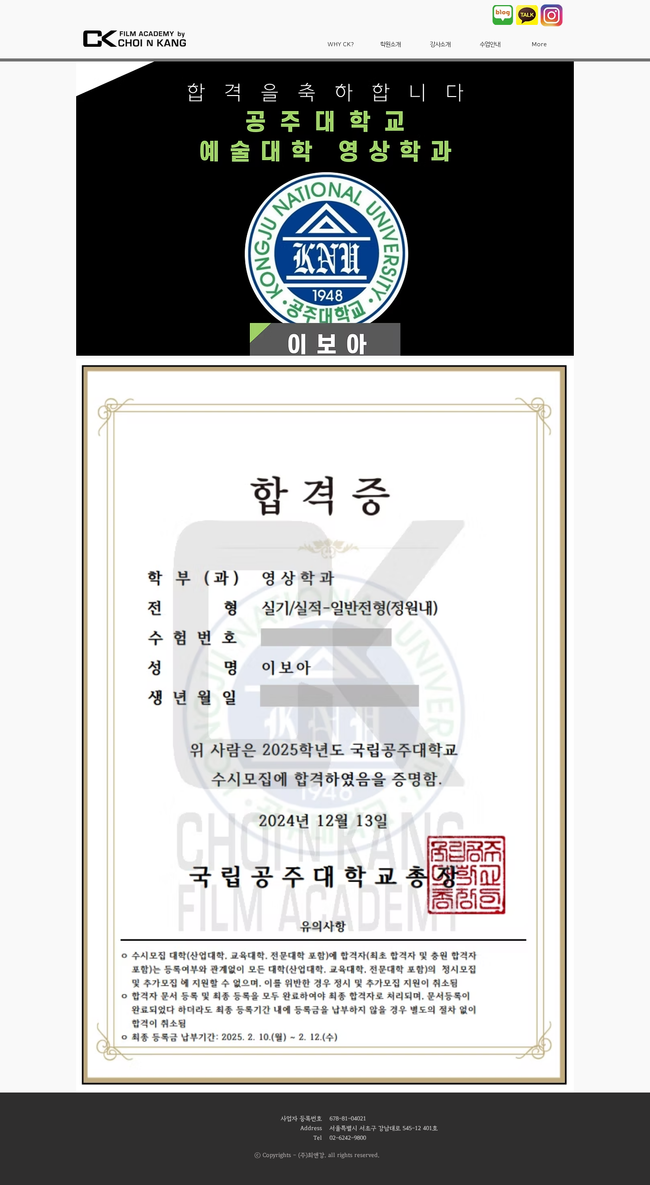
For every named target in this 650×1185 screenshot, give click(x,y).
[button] (341, 44)
